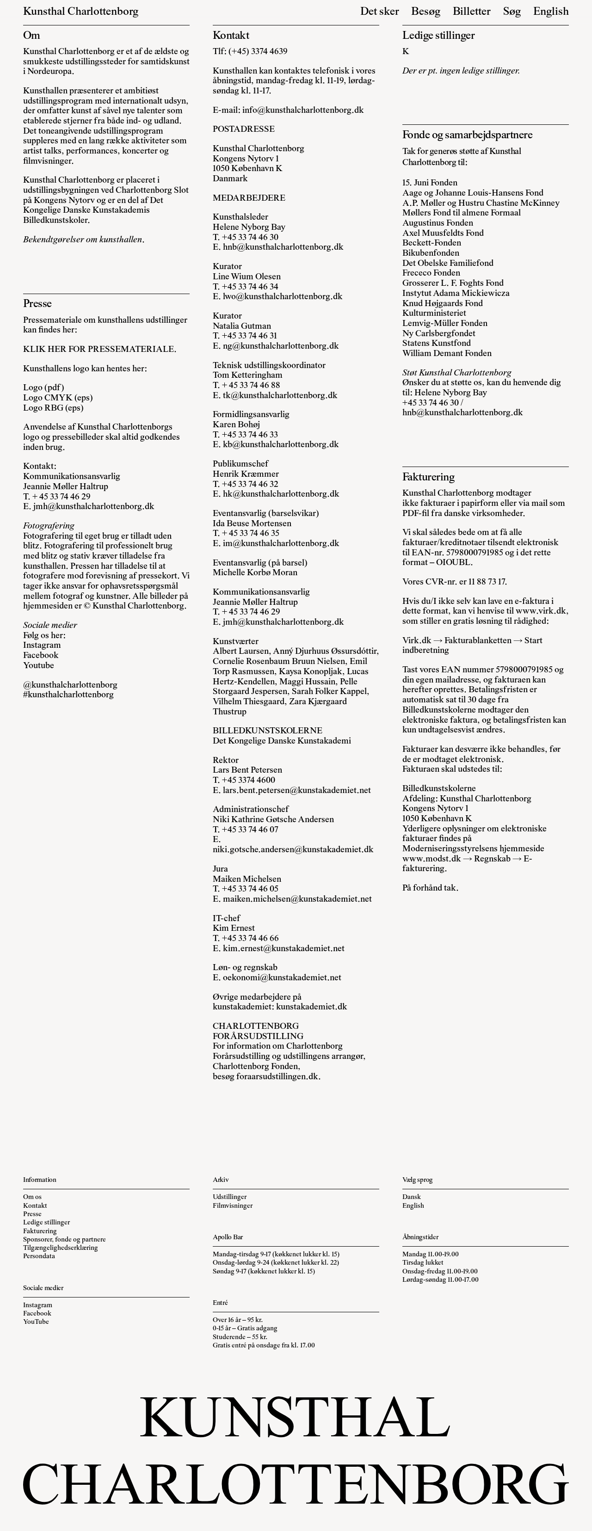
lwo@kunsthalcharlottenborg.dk (283, 297)
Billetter (472, 12)
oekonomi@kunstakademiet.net (282, 978)
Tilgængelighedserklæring (60, 1248)
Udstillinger (230, 1197)
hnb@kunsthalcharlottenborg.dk (283, 247)
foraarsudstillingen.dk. (278, 1077)
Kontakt (35, 1206)
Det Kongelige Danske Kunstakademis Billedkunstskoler (93, 211)
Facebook (41, 656)
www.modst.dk (431, 859)
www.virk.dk (541, 611)
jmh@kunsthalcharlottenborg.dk (93, 507)
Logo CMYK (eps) (58, 398)
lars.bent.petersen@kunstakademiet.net (297, 791)
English (551, 12)
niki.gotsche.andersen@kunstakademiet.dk (293, 850)
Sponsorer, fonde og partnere (64, 1239)
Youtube (38, 666)
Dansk (411, 1197)
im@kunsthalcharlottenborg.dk (281, 544)
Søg (512, 12)
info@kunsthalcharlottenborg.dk (303, 110)
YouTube (36, 1322)
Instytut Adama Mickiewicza (456, 293)
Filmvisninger (233, 1206)
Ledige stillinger (46, 1222)
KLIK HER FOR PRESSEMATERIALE (98, 349)
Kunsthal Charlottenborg (80, 12)
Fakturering (40, 1231)
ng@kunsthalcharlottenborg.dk (281, 346)
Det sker (379, 12)
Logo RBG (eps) (53, 408)
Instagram (42, 645)
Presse (32, 1214)
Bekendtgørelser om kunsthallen (82, 240)
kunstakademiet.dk (311, 1007)
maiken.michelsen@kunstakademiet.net (297, 899)
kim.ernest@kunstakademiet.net (284, 949)
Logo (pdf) (43, 388)
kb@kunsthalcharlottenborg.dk (281, 445)
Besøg (425, 12)
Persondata (39, 1256)
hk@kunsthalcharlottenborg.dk (281, 494)
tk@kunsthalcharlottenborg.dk (280, 396)
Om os (32, 1197)
